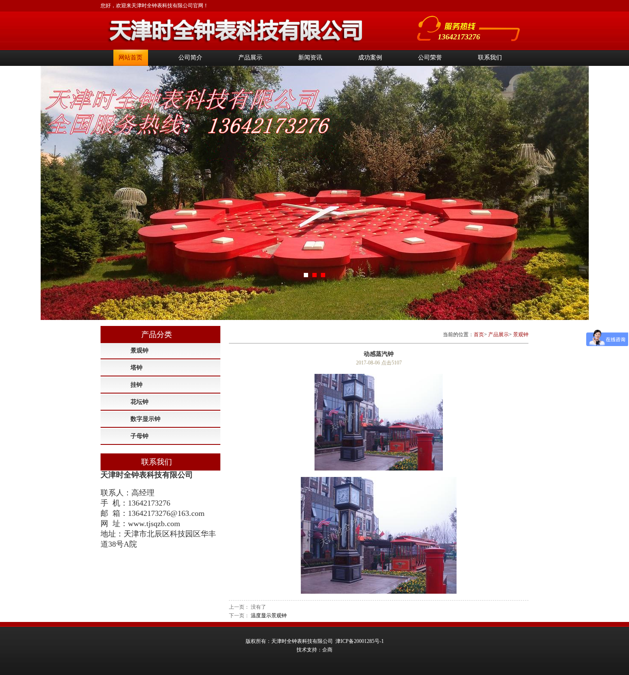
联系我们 (490, 57)
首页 (479, 335)
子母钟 (139, 436)
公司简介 (190, 57)
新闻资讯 (310, 57)
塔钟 (136, 367)
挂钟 (136, 385)
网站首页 (130, 57)
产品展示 (250, 57)
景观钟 (139, 350)
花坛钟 (139, 402)
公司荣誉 (430, 57)
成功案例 (370, 57)
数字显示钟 (145, 419)
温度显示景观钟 (269, 616)
